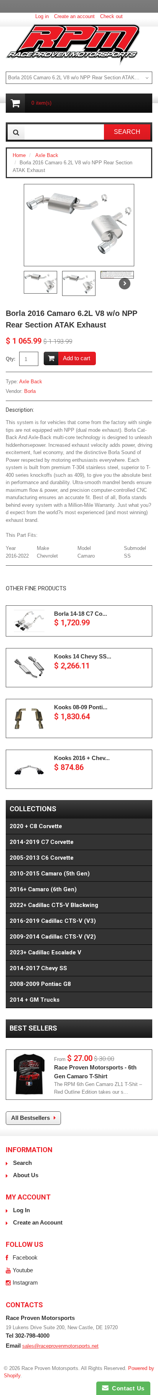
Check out (111, 16)
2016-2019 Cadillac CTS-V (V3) (53, 920)
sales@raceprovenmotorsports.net (60, 1346)
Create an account (74, 16)
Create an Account (38, 1222)
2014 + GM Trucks (34, 999)
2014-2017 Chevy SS (38, 968)
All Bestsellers (30, 1117)
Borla (30, 391)
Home (19, 155)
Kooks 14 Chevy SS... (82, 656)
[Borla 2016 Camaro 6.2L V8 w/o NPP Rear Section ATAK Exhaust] (79, 221)
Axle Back (46, 155)
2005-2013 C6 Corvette (42, 857)
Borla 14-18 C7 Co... (80, 613)
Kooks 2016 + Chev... (82, 758)
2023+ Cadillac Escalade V (45, 952)
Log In (21, 1210)
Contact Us (127, 1388)
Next (124, 283)
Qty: (10, 359)
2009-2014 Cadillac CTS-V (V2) (53, 936)
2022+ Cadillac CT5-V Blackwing (54, 905)
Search (22, 1162)
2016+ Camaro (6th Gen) (43, 889)
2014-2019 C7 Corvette (42, 842)
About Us (25, 1175)
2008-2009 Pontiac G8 (40, 984)
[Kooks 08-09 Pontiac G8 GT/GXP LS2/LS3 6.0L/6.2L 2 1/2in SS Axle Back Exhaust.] (29, 718)
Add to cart (76, 358)
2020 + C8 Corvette (36, 826)
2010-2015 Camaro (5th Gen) (50, 873)
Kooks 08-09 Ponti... (80, 707)
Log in (42, 16)
